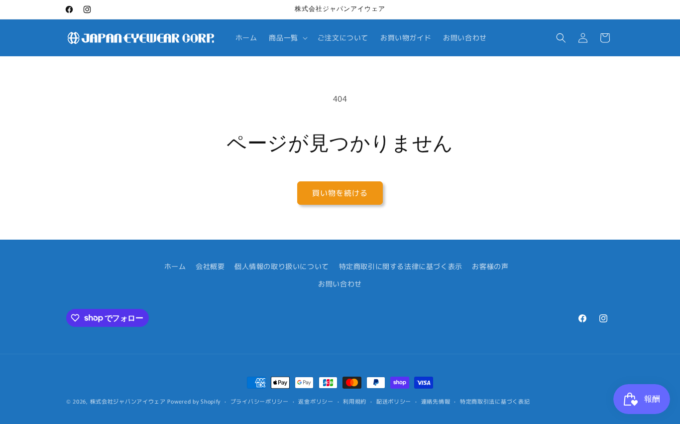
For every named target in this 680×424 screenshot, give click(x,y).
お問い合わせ (340, 283)
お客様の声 (490, 266)
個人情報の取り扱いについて (281, 266)
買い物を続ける (340, 192)
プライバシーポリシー (259, 401)
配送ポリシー (393, 401)
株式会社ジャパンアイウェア (128, 401)
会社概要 (210, 266)
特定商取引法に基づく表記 (495, 401)
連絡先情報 (436, 401)
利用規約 (354, 401)
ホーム (175, 266)
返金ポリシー (315, 401)
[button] (287, 37)
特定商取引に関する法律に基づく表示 (400, 266)
